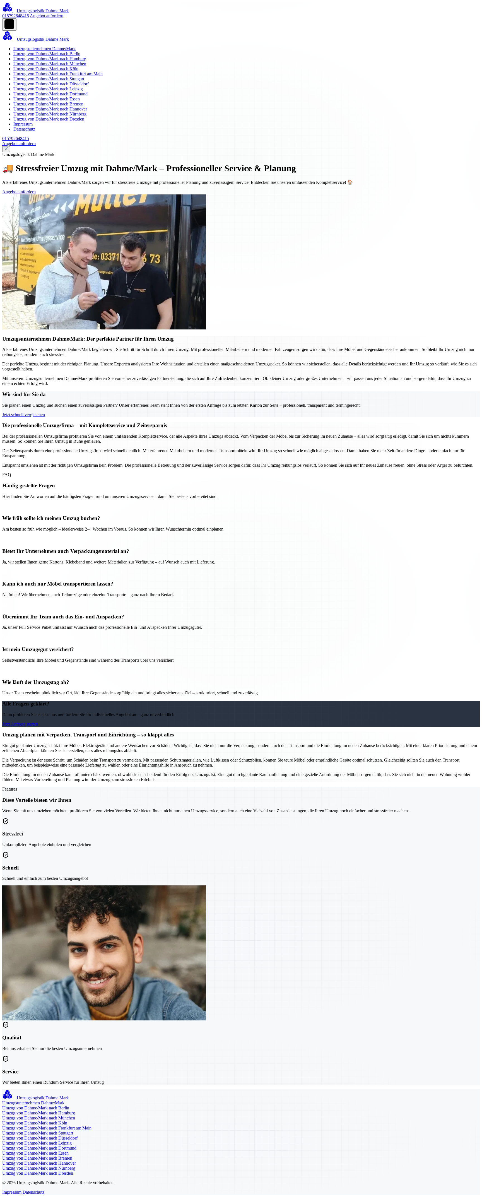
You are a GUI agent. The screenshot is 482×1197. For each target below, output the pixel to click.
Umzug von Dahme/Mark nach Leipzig (48, 88)
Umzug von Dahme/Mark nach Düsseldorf (51, 83)
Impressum (23, 124)
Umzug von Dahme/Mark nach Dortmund (50, 93)
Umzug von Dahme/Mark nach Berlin (46, 53)
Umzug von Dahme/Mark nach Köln (45, 68)
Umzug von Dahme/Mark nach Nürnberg (49, 114)
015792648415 (15, 15)
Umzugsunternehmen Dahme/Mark (44, 48)
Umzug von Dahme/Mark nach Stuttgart (48, 78)
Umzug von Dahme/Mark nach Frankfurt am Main (58, 73)
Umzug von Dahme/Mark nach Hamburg (49, 58)
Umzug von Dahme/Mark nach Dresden (48, 119)
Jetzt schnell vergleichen (23, 414)
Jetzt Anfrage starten (20, 724)
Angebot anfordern (46, 15)
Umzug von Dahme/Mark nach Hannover (50, 109)
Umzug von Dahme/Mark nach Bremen (48, 104)
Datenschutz (24, 129)
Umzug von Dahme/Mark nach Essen (46, 99)
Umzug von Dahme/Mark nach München (49, 63)
